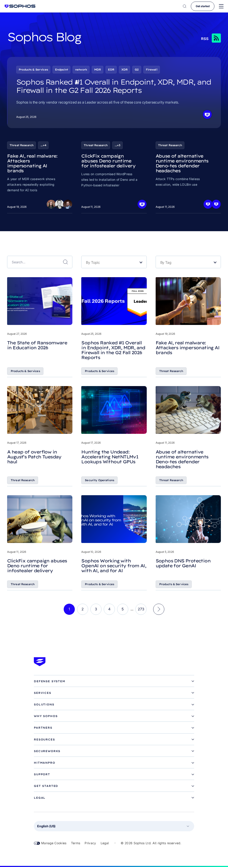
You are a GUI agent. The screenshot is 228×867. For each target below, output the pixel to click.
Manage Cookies (54, 843)
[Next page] (158, 609)
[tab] (114, 681)
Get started (203, 6)
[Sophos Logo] (20, 6)
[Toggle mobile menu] (221, 6)
